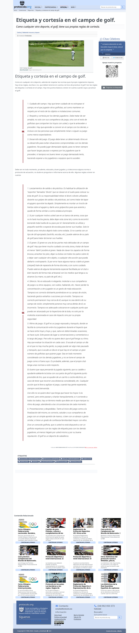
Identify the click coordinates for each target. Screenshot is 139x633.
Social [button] (38, 7)
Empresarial (24, 461)
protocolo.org (62, 461)
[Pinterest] (31, 621)
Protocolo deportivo (51, 459)
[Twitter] (29, 621)
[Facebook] (27, 621)
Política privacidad (60, 617)
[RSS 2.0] (40, 621)
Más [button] (73, 7)
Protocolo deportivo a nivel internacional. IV (82, 558)
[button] (56, 53)
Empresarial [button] (50, 7)
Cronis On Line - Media (114, 631)
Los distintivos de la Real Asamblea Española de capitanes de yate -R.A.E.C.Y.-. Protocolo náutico (110, 588)
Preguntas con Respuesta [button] (114, 87)
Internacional (76, 461)
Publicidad (97, 609)
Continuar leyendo (28, 542)
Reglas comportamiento (71, 459)
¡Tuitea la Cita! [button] (119, 57)
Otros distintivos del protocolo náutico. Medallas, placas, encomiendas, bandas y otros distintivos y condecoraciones (110, 562)
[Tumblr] (34, 621)
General (35, 461)
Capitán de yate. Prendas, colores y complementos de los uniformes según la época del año (54, 533)
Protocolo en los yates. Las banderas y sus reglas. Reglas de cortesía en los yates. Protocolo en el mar (55, 588)
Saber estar (87, 459)
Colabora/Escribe (60, 619)
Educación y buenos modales (30, 459)
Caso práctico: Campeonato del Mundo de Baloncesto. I (110, 531)
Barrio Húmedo (79, 615)
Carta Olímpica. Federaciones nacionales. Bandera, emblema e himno (26, 532)
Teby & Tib (77, 617)
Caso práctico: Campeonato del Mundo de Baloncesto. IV (27, 560)
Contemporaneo (47, 461)
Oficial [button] (63, 7)
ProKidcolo (77, 619)
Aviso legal (58, 615)
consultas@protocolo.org (63, 609)
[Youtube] (38, 621)
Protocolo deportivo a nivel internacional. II (55, 558)
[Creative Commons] (59, 622)
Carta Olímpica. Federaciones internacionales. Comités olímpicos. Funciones (25, 588)
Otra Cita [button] (106, 57)
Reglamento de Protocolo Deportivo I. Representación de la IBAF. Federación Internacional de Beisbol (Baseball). (82, 589)
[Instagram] (36, 621)
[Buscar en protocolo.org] (123, 7)
